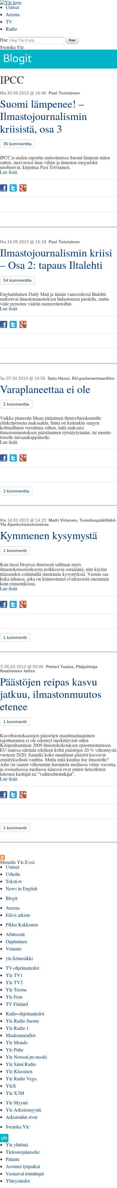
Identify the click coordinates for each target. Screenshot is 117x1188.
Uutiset (12, 7)
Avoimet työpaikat (23, 1166)
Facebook (3, 188)
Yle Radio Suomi (22, 1021)
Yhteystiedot (18, 1180)
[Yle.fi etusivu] (4, 1140)
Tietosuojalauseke (23, 1152)
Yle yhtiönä (17, 1144)
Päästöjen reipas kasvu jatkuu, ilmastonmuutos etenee (50, 694)
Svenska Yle (12, 47)
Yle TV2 (14, 982)
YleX (11, 1085)
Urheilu (13, 874)
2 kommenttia (16, 404)
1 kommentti (15, 550)
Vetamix (14, 948)
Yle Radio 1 (17, 1028)
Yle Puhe (14, 1049)
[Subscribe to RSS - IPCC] (2, 857)
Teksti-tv (14, 881)
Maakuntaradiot (20, 1035)
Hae (4, 39)
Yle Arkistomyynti (23, 1110)
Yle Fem (14, 996)
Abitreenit (15, 934)
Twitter (13, 188)
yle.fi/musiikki (19, 958)
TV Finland (17, 1004)
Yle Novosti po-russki (26, 1057)
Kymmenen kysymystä (48, 535)
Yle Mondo (17, 1042)
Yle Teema (16, 989)
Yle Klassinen (19, 1071)
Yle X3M (15, 1093)
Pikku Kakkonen (22, 924)
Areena (13, 14)
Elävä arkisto (18, 915)
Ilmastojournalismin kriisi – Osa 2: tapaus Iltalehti (56, 258)
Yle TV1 (14, 975)
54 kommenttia (17, 280)
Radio (11, 29)
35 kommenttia (17, 143)
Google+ (22, 188)
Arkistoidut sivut (21, 1117)
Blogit (11, 898)
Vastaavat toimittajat (25, 1173)
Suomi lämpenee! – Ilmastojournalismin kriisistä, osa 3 (43, 116)
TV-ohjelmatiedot (22, 968)
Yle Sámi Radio (21, 1064)
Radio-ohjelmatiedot (25, 1013)
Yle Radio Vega (21, 1078)
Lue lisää (8, 172)
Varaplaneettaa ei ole (45, 389)
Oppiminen (16, 941)
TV (9, 21)
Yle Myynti (17, 1102)
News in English (21, 888)
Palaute (13, 1159)
